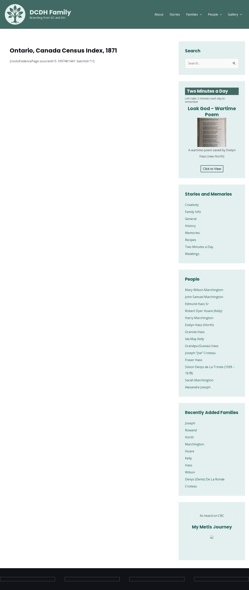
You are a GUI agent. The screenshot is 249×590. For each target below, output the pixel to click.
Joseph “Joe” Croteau (200, 353)
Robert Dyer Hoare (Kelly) (203, 311)
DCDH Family (50, 12)
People (213, 14)
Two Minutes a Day (199, 247)
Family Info (193, 212)
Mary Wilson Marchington (204, 290)
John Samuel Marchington (204, 297)
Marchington (194, 444)
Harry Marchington (199, 318)
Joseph (190, 423)
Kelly (188, 458)
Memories (192, 233)
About (158, 14)
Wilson (190, 472)
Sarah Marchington (199, 380)
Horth (189, 437)
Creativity (192, 205)
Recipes (190, 240)
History (190, 226)
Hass (188, 465)
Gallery (233, 14)
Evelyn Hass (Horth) (199, 325)
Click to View (212, 169)
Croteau (191, 486)
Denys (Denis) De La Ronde (204, 479)
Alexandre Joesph (197, 387)
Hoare (189, 451)
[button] (200, 14)
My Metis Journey (212, 527)
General (190, 219)
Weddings (192, 254)
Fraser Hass (193, 360)
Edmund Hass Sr (197, 304)
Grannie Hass (195, 332)
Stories (175, 14)
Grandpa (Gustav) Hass (201, 346)
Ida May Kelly (194, 339)
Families (192, 14)
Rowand (191, 430)
